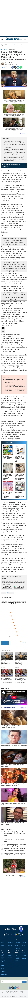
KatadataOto (4, 974)
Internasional (18, 45)
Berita (5, 49)
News (23, 952)
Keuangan (10, 942)
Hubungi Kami (15, 994)
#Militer (3, 592)
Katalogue (24, 955)
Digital (16, 939)
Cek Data (10, 957)
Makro (9, 941)
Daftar (24, 981)
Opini (16, 955)
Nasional (3, 941)
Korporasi (10, 945)
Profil (23, 944)
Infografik (10, 954)
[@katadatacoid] (18, 987)
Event (2, 973)
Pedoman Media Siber (7, 992)
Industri (11, 45)
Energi (24, 45)
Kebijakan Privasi (17, 992)
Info (2, 963)
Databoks (3, 971)
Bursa (9, 944)
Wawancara (17, 957)
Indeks (2, 965)
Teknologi (17, 948)
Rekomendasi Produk (7, 442)
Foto (23, 957)
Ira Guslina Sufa (12, 62)
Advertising (16, 991)
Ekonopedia (24, 939)
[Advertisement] (14, 907)
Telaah (16, 954)
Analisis (9, 955)
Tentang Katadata (9, 991)
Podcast (24, 958)
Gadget (16, 947)
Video (23, 950)
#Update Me (10, 592)
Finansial (10, 939)
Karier (21, 991)
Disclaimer (24, 992)
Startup (16, 945)
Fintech (16, 944)
